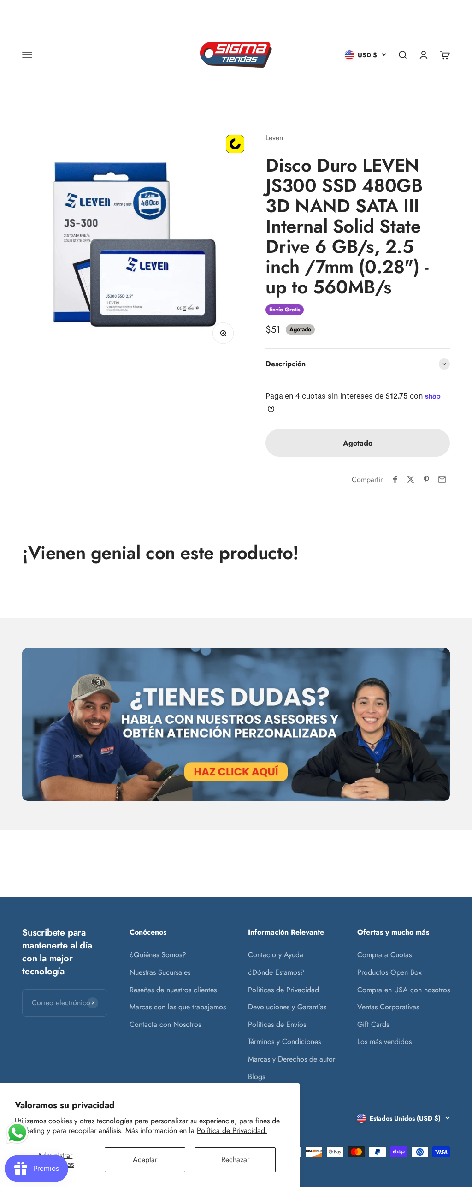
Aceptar (145, 1159)
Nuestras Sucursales (160, 972)
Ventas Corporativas (388, 1007)
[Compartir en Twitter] (411, 479)
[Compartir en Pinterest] (426, 479)
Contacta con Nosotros (165, 1024)
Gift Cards (373, 1024)
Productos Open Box (389, 972)
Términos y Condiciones (284, 1041)
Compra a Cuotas (384, 954)
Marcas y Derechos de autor (291, 1059)
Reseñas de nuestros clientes (173, 989)
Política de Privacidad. (232, 1130)
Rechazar (235, 1159)
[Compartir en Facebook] (395, 479)
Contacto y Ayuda (275, 954)
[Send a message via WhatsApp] (17, 1132)
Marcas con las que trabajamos (178, 1007)
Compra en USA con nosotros (403, 989)
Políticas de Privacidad (283, 989)
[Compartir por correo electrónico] (442, 479)
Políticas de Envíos (277, 1024)
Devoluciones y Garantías (287, 1007)
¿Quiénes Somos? (158, 954)
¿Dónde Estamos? (276, 972)
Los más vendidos (384, 1041)
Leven (274, 137)
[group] (236, 724)
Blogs (256, 1076)
